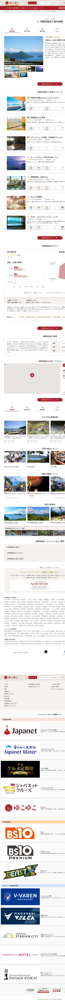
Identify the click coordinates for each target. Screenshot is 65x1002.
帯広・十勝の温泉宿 (26, 635)
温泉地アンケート (33, 686)
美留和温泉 (30, 625)
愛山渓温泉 (29, 623)
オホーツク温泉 (31, 599)
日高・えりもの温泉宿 (39, 635)
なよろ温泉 (7, 625)
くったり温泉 (45, 611)
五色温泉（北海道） (28, 606)
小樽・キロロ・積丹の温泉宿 (31, 631)
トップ (6, 8)
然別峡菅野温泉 (38, 623)
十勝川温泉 (43, 620)
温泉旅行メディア (37, 8)
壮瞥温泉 (49, 620)
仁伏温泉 (6, 616)
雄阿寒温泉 (30, 601)
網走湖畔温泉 (24, 620)
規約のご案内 (55, 686)
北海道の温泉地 (37, 11)
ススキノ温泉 (55, 609)
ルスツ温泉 (53, 601)
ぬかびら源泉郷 (48, 623)
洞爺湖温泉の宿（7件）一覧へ (49, 84)
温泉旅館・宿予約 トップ (10, 11)
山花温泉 (55, 613)
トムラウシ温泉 (8, 620)
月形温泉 (20, 616)
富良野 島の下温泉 (17, 613)
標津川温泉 (52, 606)
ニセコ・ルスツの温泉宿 (48, 631)
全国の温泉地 (28, 11)
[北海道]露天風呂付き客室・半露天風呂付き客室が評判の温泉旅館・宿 (24, 643)
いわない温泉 (8, 609)
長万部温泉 (14, 623)
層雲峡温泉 (44, 616)
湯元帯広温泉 (27, 611)
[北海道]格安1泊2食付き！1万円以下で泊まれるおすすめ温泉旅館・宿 (23, 641)
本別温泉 (61, 611)
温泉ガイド (18, 8)
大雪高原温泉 (57, 620)
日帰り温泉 (27, 31)
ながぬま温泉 (15, 599)
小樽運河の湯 (22, 625)
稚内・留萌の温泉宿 (9, 633)
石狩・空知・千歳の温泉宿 (11, 635)
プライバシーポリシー (57, 689)
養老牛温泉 (35, 618)
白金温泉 (16, 620)
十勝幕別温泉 (36, 611)
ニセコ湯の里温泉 (17, 606)
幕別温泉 (19, 611)
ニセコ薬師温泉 (49, 604)
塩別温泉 (38, 606)
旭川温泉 (23, 609)
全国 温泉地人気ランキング (13, 532)
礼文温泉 (39, 599)
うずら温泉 (7, 599)
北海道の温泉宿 (39, 625)
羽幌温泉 (46, 599)
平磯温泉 (44, 606)
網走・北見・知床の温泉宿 (57, 633)
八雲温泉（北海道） (9, 604)
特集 (14, 8)
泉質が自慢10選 (29, 532)
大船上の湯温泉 (21, 601)
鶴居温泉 (37, 601)
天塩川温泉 (21, 623)
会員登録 (6, 698)
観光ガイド (24, 8)
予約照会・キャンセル (10, 703)
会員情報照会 (8, 700)
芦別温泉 (6, 618)
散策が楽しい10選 (45, 532)
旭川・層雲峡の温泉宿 (23, 633)
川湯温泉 (27, 616)
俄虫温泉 (6, 601)
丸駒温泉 (42, 618)
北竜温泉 (52, 599)
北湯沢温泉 (14, 616)
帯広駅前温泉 (54, 611)
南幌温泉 (6, 611)
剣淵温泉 (60, 601)
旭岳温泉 (48, 618)
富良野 (58, 606)
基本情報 (11, 31)
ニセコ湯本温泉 (59, 604)
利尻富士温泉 (45, 601)
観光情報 (42, 31)
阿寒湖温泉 (38, 609)
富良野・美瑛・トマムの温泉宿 (39, 633)
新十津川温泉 (60, 599)
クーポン (30, 8)
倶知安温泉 (7, 606)
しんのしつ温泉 (34, 620)
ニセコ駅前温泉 (21, 604)
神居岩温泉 (48, 613)
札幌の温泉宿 (8, 631)
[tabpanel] (23, 50)
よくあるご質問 (55, 684)
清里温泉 (61, 613)
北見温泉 (34, 613)
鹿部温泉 (6, 623)
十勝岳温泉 (60, 616)
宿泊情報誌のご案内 (34, 684)
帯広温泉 (13, 601)
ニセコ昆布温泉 (35, 616)
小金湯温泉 (57, 623)
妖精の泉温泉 (46, 609)
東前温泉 (23, 599)
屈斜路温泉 (30, 609)
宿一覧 (10, 8)
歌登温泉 (14, 625)
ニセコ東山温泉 (39, 604)
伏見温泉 (13, 611)
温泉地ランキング (9, 693)
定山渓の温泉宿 (17, 631)
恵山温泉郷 (14, 618)
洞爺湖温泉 (52, 616)
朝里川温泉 (56, 618)
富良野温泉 (7, 613)
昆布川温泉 (30, 604)
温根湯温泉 (28, 613)
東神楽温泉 (16, 609)
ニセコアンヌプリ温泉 (24, 618)
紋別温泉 (41, 613)
